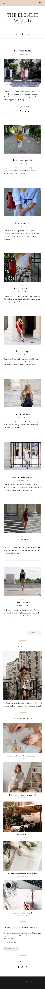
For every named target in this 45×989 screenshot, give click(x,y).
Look (22, 47)
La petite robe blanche (22, 477)
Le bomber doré (23, 603)
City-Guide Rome (22, 834)
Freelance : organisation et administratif (22, 874)
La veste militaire (22, 414)
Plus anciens (33, 633)
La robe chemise (22, 223)
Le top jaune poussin (22, 160)
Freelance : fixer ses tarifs (22, 913)
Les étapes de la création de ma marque (22, 756)
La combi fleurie (22, 51)
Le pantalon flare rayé (22, 289)
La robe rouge (22, 351)
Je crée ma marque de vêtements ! (22, 795)
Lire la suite (22, 106)
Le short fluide (22, 540)
